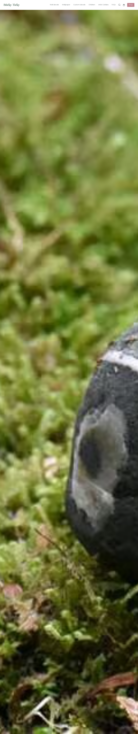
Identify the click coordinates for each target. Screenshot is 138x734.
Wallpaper (66, 5)
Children (92, 5)
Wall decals (54, 5)
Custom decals (79, 5)
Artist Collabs (103, 5)
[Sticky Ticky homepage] (17, 4)
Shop (131, 5)
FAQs (114, 5)
